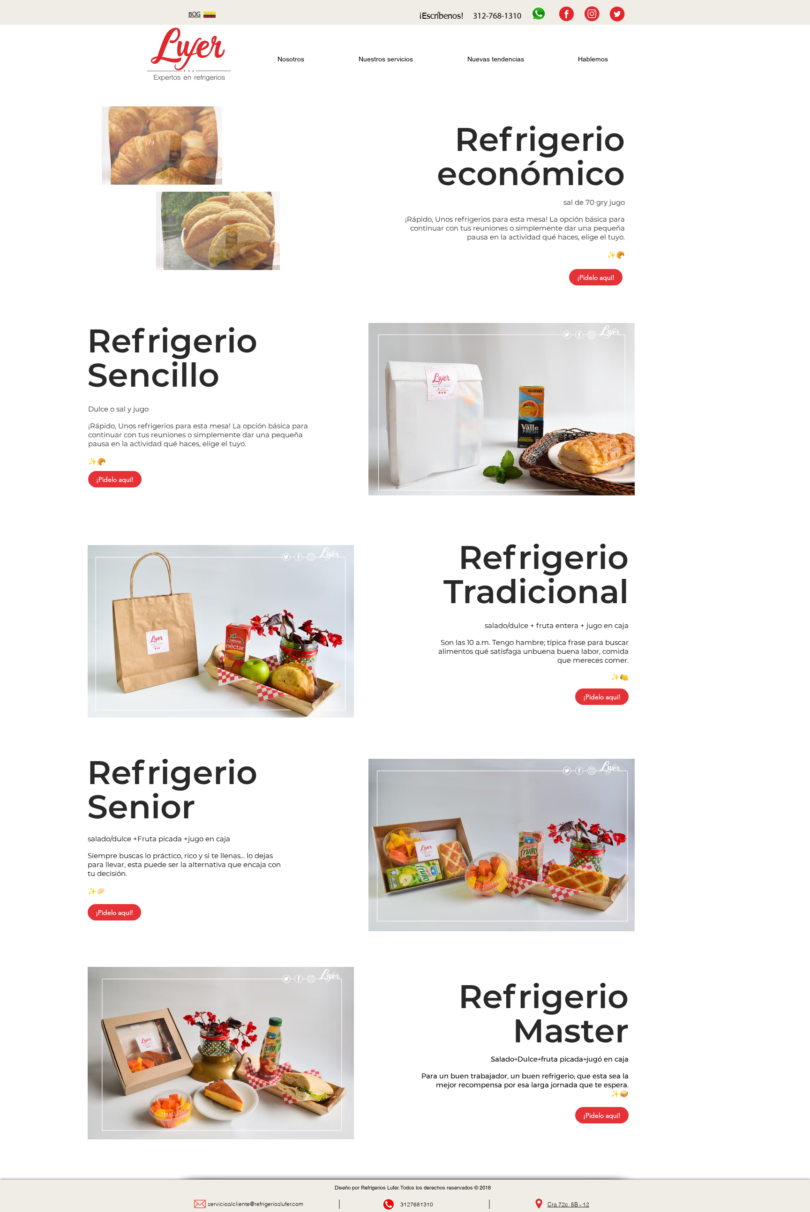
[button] (162, 145)
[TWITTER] (617, 14)
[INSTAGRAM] (592, 14)
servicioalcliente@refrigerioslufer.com (255, 1203)
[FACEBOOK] (566, 14)
